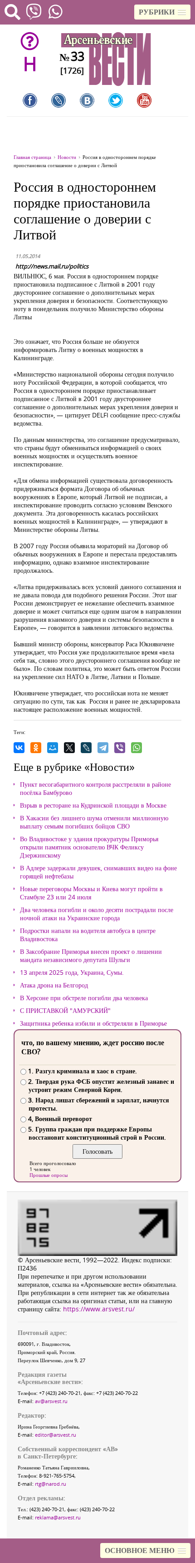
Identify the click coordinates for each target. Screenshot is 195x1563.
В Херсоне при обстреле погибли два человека (84, 998)
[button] (162, 12)
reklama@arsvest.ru (58, 1517)
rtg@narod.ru (50, 1483)
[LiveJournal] (86, 747)
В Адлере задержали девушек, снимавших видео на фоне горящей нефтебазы (98, 872)
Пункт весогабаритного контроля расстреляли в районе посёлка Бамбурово (95, 788)
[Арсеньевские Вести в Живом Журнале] (58, 100)
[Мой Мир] (52, 747)
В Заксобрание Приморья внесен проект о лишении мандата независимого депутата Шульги (91, 956)
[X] (69, 747)
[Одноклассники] (35, 747)
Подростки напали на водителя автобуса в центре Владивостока (88, 935)
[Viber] (119, 747)
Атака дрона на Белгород (54, 985)
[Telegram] (103, 747)
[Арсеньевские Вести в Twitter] (115, 100)
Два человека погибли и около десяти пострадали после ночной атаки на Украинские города (96, 914)
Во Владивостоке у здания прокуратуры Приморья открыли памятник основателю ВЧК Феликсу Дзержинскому (89, 847)
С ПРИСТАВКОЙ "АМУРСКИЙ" (65, 1011)
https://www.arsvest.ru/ (99, 1309)
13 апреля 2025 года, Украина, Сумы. (72, 972)
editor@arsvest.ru (55, 1434)
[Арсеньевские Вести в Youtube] (144, 100)
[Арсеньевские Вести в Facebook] (30, 100)
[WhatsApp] (136, 747)
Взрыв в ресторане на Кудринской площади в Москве (93, 805)
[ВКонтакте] (19, 747)
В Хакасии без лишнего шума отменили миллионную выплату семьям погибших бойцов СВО (94, 822)
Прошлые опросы (48, 1174)
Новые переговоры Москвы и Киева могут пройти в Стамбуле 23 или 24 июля (91, 893)
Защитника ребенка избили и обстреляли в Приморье (93, 1023)
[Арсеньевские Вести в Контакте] (87, 100)
